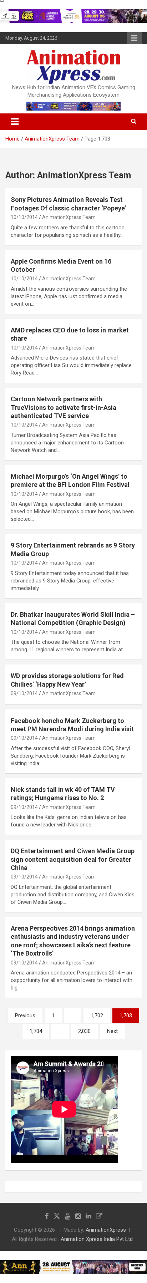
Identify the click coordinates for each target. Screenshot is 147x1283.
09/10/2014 (24, 693)
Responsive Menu (134, 38)
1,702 (97, 1015)
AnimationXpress (106, 1230)
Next (112, 1031)
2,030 (84, 1031)
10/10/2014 (24, 217)
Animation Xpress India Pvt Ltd (97, 1239)
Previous (25, 1015)
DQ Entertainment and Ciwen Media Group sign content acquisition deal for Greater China (73, 859)
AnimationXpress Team (69, 217)
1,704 (36, 1031)
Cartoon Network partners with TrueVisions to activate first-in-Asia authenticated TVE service (63, 407)
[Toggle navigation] (14, 121)
